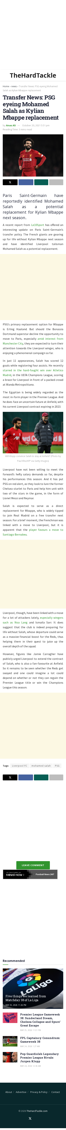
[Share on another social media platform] (56, 182)
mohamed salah (41, 765)
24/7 (52, 874)
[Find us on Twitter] (30, 1119)
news (14, 86)
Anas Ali (11, 125)
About (8, 1092)
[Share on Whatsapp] (41, 182)
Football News (43, 874)
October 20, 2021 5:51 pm (36, 125)
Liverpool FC (19, 765)
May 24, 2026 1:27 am (30, 1046)
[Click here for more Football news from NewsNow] (17, 874)
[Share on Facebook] (26, 182)
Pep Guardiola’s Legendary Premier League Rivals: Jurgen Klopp (39, 1057)
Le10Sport (37, 225)
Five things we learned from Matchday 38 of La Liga (26, 998)
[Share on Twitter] (10, 182)
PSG (57, 765)
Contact (55, 1092)
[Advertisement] (33, 35)
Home (6, 86)
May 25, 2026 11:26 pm (16, 1005)
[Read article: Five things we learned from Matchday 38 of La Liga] (33, 990)
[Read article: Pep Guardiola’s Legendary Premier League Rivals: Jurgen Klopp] (10, 1057)
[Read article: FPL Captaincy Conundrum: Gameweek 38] (10, 1041)
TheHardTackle (33, 75)
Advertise (21, 1092)
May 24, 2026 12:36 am (30, 1066)
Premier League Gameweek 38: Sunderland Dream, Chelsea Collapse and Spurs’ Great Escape (40, 1020)
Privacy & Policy (38, 1092)
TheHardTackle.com (37, 1111)
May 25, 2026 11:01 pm (30, 1030)
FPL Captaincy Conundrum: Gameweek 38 (40, 1039)
